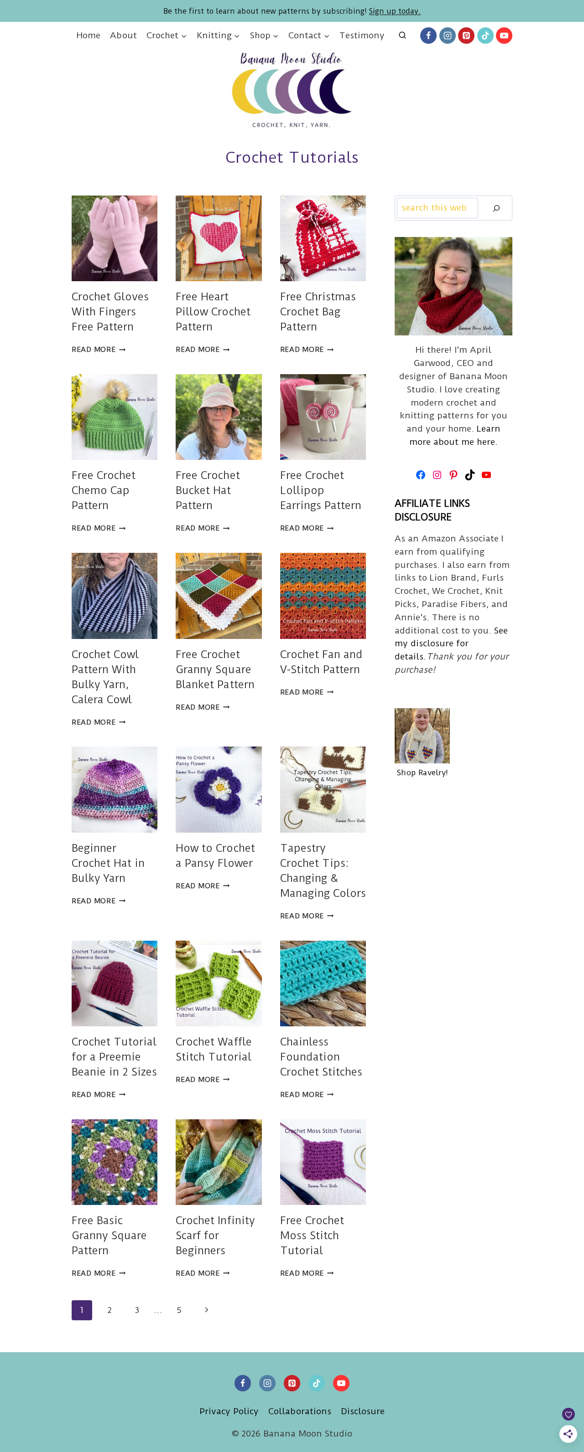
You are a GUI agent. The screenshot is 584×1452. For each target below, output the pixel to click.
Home (88, 35)
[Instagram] (447, 35)
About (123, 35)
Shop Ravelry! (422, 772)
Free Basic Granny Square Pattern (109, 1235)
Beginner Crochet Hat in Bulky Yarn (108, 863)
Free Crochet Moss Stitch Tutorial (312, 1235)
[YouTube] (504, 35)
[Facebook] (428, 35)
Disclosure (363, 1411)
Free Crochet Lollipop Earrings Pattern (320, 490)
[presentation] (114, 238)
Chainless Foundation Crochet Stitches (321, 1056)
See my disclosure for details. (451, 643)
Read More (98, 349)
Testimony (362, 35)
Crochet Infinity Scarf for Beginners (215, 1235)
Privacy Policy (229, 1411)
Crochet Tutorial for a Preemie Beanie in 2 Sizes (114, 1056)
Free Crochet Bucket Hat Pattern (208, 490)
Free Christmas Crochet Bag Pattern (318, 311)
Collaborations (299, 1411)
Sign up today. (395, 11)
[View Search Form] (402, 35)
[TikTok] (485, 35)
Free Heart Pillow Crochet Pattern (213, 311)
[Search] (496, 208)
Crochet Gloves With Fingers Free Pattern (110, 311)
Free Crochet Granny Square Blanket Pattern (215, 669)
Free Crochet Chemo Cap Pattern (104, 490)
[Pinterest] (466, 35)
